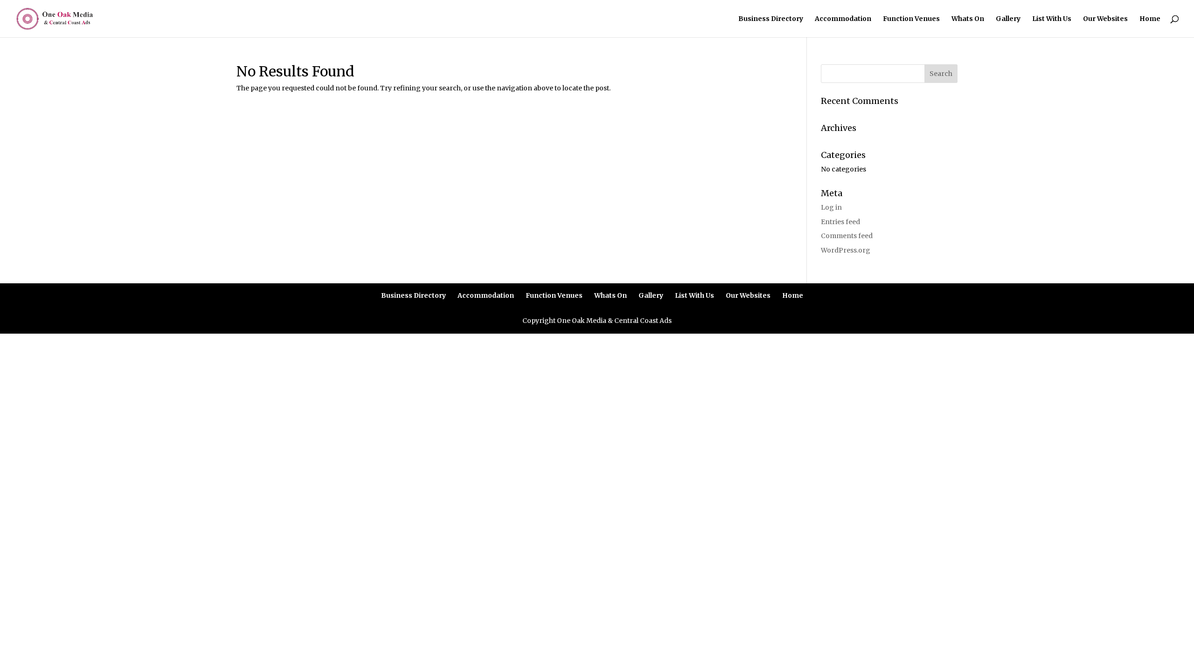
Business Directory (770, 19)
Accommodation (843, 19)
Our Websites (1105, 19)
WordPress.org (845, 250)
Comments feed (847, 236)
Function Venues (911, 19)
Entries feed (840, 222)
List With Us (1051, 19)
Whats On (967, 19)
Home (1149, 19)
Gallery (1008, 19)
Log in (831, 207)
